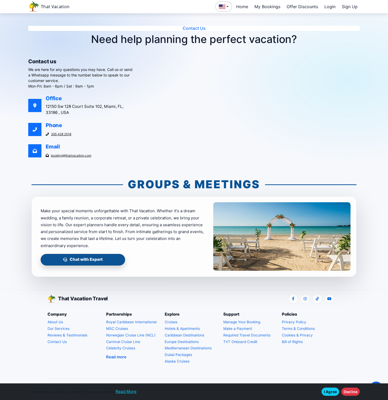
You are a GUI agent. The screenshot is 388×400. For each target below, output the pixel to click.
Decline (350, 391)
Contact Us (57, 342)
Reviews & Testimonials (67, 335)
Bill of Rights (292, 342)
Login (329, 6)
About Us (55, 322)
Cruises (171, 322)
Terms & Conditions (298, 328)
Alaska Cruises (177, 361)
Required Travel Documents (247, 335)
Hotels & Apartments (182, 328)
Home (242, 6)
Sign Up (350, 6)
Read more (116, 357)
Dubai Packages (178, 355)
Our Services (58, 328)
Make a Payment (237, 328)
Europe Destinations (182, 342)
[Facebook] (293, 298)
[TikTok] (317, 298)
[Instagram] (305, 298)
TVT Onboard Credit (240, 342)
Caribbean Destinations (184, 335)
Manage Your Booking (241, 322)
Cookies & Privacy (297, 335)
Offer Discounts (302, 6)
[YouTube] (329, 298)
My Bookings (267, 6)
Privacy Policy (294, 322)
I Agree (330, 391)
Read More (126, 391)
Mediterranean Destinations (188, 348)
